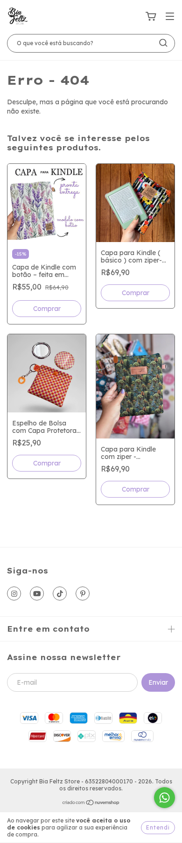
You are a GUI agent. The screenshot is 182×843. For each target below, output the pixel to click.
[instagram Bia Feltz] (14, 593)
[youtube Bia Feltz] (37, 593)
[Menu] (170, 17)
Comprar (47, 308)
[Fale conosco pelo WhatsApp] (164, 797)
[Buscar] (163, 42)
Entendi (158, 827)
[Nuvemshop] (91, 803)
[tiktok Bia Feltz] (60, 593)
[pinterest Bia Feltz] (83, 593)
